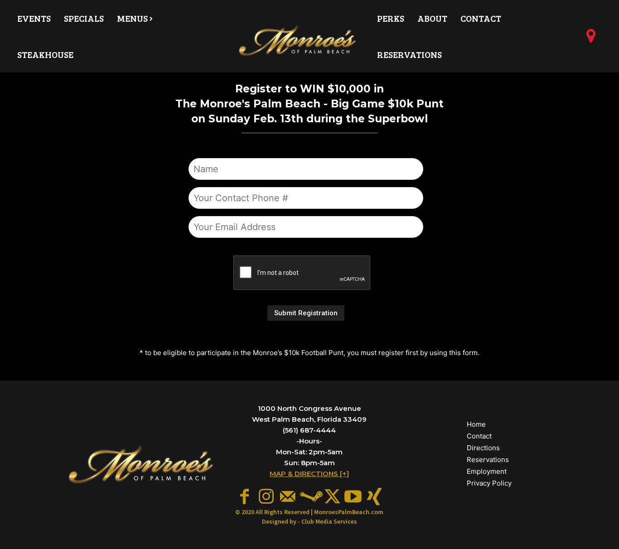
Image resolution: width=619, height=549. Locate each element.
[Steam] (309, 496)
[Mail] (287, 496)
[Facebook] (244, 496)
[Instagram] (266, 496)
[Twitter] (331, 496)
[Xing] (374, 496)
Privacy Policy (489, 483)
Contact (479, 436)
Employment (487, 471)
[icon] (591, 39)
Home (476, 424)
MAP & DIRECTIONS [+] (309, 473)
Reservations (488, 459)
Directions (483, 447)
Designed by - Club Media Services (309, 521)
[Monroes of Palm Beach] (298, 41)
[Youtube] (353, 496)
